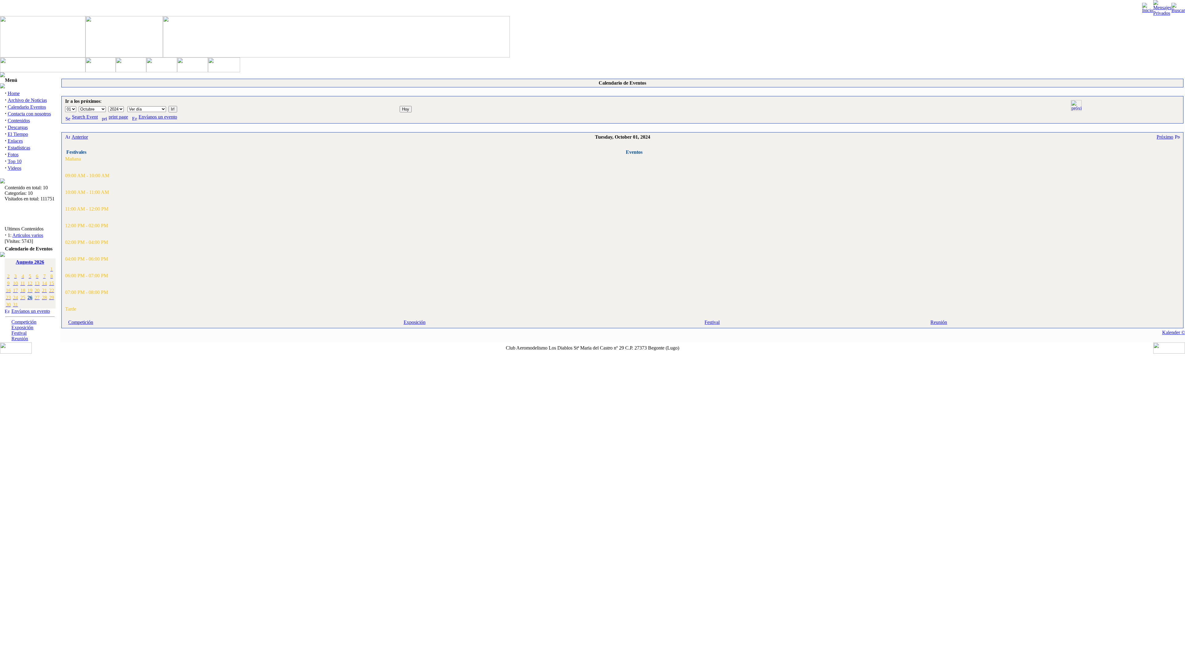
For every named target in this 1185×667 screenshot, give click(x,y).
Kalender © (1173, 332)
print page (118, 117)
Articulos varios (27, 232)
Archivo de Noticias (27, 100)
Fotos (13, 154)
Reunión (19, 338)
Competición (23, 322)
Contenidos (19, 120)
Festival (19, 333)
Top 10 (15, 161)
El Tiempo (18, 134)
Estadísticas (19, 147)
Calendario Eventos (27, 107)
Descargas (18, 127)
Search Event (85, 117)
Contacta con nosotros (29, 113)
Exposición (22, 327)
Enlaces (15, 141)
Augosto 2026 (30, 262)
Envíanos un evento (30, 311)
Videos (14, 168)
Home (14, 93)
